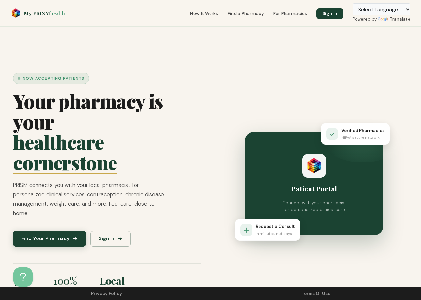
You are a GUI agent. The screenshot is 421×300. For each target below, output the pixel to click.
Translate (400, 19)
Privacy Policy (106, 293)
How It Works (204, 13)
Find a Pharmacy (246, 13)
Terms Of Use (315, 293)
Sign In (329, 13)
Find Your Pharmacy (45, 238)
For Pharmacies (290, 13)
